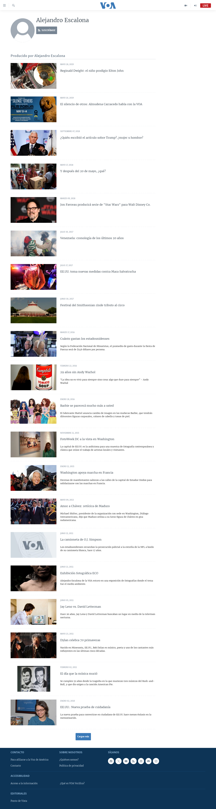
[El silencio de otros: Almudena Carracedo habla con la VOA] (33, 109)
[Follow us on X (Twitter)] (118, 761)
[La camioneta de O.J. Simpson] (33, 545)
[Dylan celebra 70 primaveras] (33, 645)
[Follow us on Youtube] (126, 761)
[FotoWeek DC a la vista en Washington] (33, 444)
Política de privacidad (71, 765)
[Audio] (195, 5)
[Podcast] (141, 761)
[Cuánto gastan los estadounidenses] (33, 344)
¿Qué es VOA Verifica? (72, 783)
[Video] (186, 5)
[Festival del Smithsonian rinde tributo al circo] (33, 310)
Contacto (16, 765)
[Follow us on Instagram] (156, 761)
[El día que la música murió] (33, 679)
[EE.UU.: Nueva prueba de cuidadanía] (33, 712)
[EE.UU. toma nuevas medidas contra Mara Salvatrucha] (33, 277)
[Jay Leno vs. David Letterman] (33, 612)
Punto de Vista (19, 801)
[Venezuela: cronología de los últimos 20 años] (33, 243)
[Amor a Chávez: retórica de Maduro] (33, 511)
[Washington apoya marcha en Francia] (33, 478)
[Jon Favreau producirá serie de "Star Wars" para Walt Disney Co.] (33, 210)
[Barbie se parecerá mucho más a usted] (33, 411)
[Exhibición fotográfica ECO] (33, 578)
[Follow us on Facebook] (111, 761)
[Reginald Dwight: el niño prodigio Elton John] (33, 76)
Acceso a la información (24, 783)
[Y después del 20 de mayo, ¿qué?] (33, 176)
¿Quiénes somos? (69, 759)
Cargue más (83, 736)
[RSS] (133, 761)
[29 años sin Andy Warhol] (33, 377)
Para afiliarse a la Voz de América (29, 759)
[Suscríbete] (148, 761)
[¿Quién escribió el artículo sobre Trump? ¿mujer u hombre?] (33, 143)
